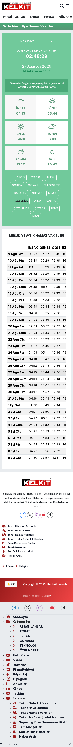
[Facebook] (23, 515)
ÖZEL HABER (29, 650)
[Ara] (62, 6)
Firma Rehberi (23, 669)
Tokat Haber (8, 744)
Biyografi (20, 679)
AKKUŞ (21, 177)
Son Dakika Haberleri (20, 551)
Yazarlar (19, 664)
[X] (30, 515)
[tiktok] (64, 608)
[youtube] (52, 608)
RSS (12, 584)
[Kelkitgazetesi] (16, 6)
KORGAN (37, 193)
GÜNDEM (65, 17)
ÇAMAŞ (51, 200)
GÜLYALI (33, 185)
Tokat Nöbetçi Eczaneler (23, 526)
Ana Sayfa (20, 617)
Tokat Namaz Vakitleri (21, 534)
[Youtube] (43, 515)
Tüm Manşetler (17, 547)
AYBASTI (36, 177)
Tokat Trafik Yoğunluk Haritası (25, 539)
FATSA (51, 177)
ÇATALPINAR (21, 208)
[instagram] (39, 608)
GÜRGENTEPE (51, 185)
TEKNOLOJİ (28, 645)
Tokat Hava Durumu (19, 530)
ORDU (37, 200)
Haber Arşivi (15, 555)
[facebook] (15, 608)
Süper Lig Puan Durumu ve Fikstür (44, 722)
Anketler (20, 684)
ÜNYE (54, 208)
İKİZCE (35, 216)
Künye (10, 566)
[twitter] (27, 608)
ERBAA (49, 17)
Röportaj (20, 674)
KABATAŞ (20, 193)
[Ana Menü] (67, 6)
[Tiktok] (50, 515)
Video (17, 660)
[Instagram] (37, 515)
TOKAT (35, 17)
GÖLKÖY (17, 185)
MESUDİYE (21, 200)
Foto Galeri (21, 655)
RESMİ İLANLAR (14, 17)
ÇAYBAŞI (40, 208)
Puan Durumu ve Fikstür (22, 543)
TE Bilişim (45, 596)
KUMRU (52, 193)
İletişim (23, 566)
